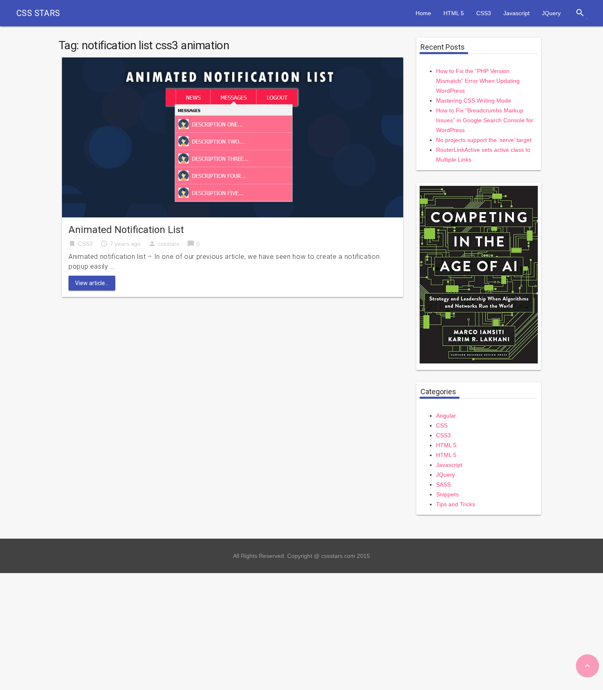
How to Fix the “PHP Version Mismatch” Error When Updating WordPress (478, 81)
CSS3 (483, 13)
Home (423, 13)
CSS (442, 425)
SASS (443, 484)
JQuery (551, 13)
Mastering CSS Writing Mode (473, 100)
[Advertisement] (246, 630)
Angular (446, 415)
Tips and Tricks (455, 504)
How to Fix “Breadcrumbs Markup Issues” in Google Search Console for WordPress (484, 120)
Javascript (516, 13)
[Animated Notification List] (232, 136)
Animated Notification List (126, 229)
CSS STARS (38, 13)
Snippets (447, 494)
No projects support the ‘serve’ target (484, 140)
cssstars (168, 243)
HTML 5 (453, 13)
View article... (92, 283)
